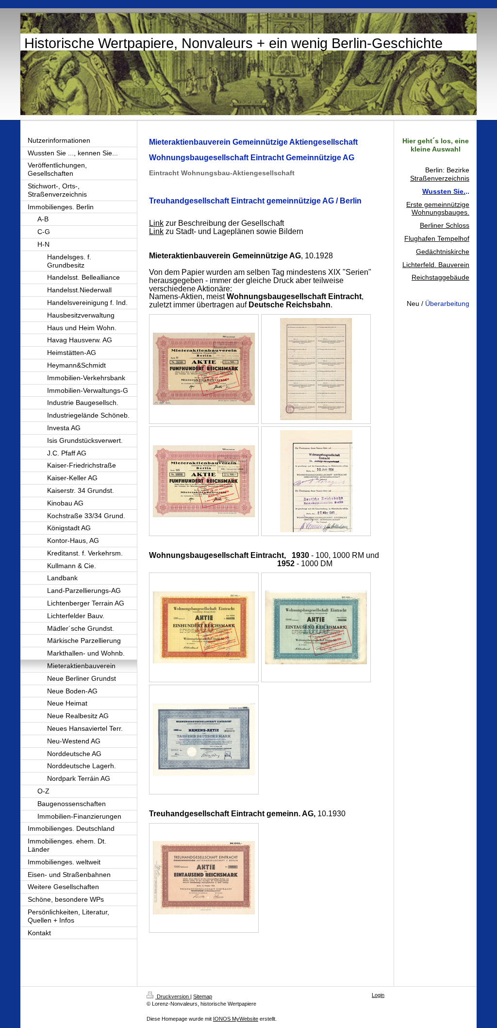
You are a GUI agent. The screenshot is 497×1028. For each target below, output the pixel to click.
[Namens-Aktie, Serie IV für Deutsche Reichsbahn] (204, 369)
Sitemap (202, 996)
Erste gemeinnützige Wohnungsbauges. (437, 209)
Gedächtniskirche (442, 251)
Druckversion (172, 996)
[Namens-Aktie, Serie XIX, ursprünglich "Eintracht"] (204, 481)
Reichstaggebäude (440, 277)
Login (378, 995)
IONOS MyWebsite (235, 1019)
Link (156, 223)
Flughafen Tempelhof (436, 238)
